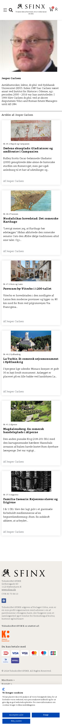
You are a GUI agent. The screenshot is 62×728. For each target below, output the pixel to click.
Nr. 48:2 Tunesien (10, 214)
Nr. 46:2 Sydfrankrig (12, 354)
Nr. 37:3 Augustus (10, 495)
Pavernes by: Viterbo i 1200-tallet (27, 289)
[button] (11, 10)
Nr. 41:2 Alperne (10, 425)
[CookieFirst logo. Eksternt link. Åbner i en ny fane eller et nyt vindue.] (3, 689)
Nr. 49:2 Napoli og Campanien (16, 144)
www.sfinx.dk (9, 590)
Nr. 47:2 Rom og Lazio (13, 284)
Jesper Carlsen (11, 78)
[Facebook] (4, 600)
